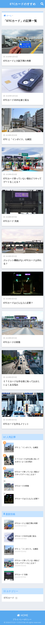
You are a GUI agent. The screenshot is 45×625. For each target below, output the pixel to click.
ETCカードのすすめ (23, 4)
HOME (24, 615)
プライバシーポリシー (22, 619)
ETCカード (10, 598)
